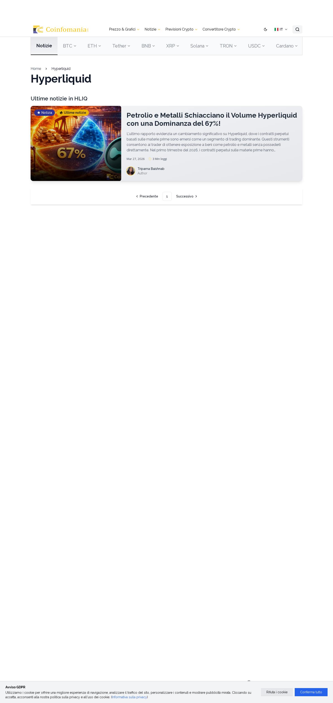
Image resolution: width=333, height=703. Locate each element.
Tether (119, 46)
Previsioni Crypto (179, 29)
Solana (197, 46)
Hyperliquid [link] (60, 68)
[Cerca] (297, 29)
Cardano (285, 46)
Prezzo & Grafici (122, 29)
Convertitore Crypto (219, 29)
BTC (67, 46)
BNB (146, 46)
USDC (254, 46)
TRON (226, 46)
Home (36, 68)
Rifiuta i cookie (276, 692)
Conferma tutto (311, 692)
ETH (92, 46)
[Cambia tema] (265, 29)
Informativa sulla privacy (129, 697)
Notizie (150, 29)
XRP (170, 46)
